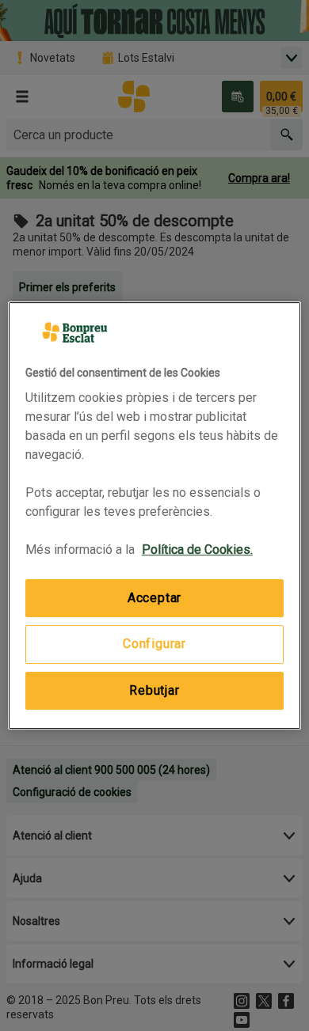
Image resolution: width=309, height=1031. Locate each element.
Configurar (154, 644)
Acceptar (154, 597)
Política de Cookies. (197, 549)
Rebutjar (154, 690)
